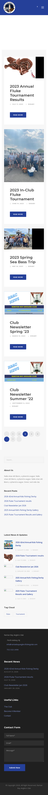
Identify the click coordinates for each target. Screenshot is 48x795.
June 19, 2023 (18, 203)
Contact (7, 715)
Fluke (8, 614)
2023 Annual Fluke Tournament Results (22, 93)
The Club (8, 706)
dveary (31, 104)
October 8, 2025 (23, 585)
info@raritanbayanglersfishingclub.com (22, 644)
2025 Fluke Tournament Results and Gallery (23, 514)
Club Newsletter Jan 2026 (15, 505)
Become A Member (12, 711)
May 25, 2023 (17, 266)
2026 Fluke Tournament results (18, 501)
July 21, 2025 (21, 599)
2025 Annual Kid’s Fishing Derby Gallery (21, 510)
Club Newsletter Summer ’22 (21, 394)
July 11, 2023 (17, 104)
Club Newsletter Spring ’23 (20, 327)
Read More (18, 115)
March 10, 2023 (18, 336)
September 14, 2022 (21, 403)
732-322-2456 (13, 649)
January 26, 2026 (23, 571)
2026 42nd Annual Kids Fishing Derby (20, 496)
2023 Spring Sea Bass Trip (23, 259)
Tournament (20, 614)
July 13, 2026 (21, 560)
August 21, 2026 (23, 550)
